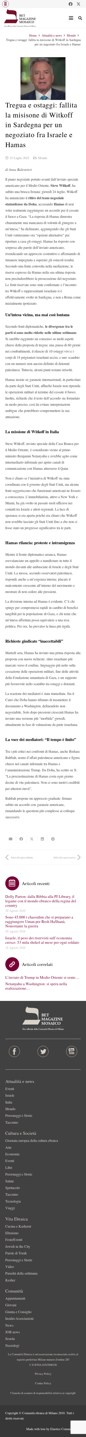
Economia (12, 1154)
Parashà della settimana (21, 1273)
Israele (9, 1095)
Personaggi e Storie (18, 1115)
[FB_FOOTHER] (14, 1051)
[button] (5, 4)
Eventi (9, 1088)
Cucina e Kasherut (18, 1226)
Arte (8, 1147)
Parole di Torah (16, 1253)
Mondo (42, 158)
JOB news (12, 1332)
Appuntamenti (15, 1298)
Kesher (10, 1280)
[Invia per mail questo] (10, 838)
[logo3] (20, 18)
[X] (78, 4)
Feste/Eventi (13, 1239)
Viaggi (10, 1207)
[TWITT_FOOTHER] (43, 1051)
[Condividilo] (21, 838)
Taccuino (11, 1122)
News (9, 1325)
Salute (9, 1181)
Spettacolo (12, 1187)
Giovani (10, 1304)
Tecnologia (13, 1201)
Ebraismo (12, 1232)
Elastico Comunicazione (65, 1429)
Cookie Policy (43, 1383)
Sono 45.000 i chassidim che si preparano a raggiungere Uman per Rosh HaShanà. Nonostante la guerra (39, 921)
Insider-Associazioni (19, 1318)
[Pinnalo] (53, 838)
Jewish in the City (17, 1246)
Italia (8, 1102)
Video (9, 1266)
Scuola (10, 1338)
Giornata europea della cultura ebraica (31, 1140)
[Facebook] (71, 4)
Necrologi (12, 1345)
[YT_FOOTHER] (72, 1051)
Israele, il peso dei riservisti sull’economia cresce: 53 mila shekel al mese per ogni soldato (42, 940)
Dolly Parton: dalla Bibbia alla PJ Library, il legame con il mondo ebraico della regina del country (40, 900)
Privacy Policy (43, 1374)
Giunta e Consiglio (18, 1311)
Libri (8, 1167)
